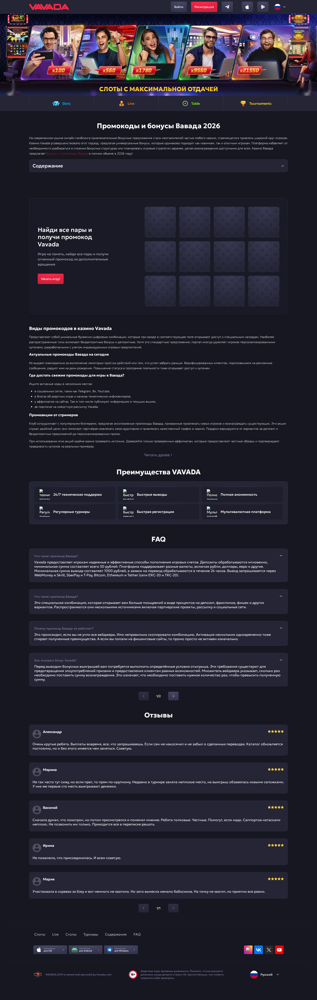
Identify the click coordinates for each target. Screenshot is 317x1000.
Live (55, 934)
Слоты (39, 934)
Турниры (90, 934)
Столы (71, 934)
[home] (49, 7)
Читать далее (157, 454)
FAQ (137, 934)
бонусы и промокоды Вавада (67, 153)
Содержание (116, 934)
